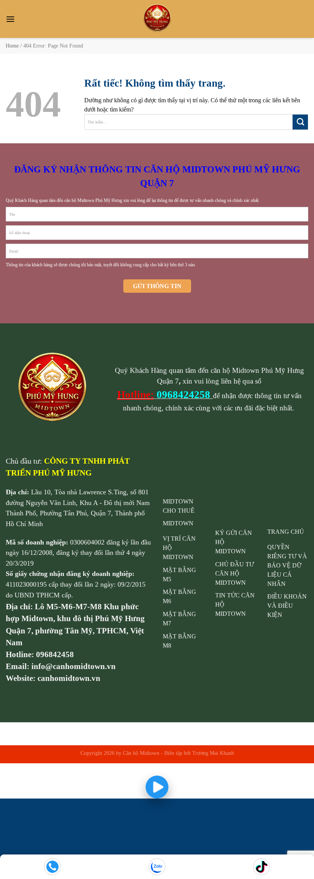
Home (12, 46)
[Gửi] (300, 122)
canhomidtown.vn (69, 678)
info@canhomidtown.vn (73, 666)
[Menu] (10, 19)
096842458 (55, 654)
